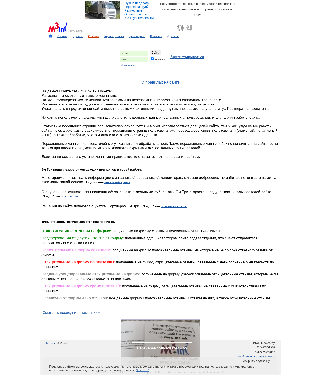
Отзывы (93, 36)
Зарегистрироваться (187, 57)
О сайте (62, 36)
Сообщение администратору (256, 356)
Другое (173, 36)
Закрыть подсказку (256, 361)
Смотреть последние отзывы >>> (71, 313)
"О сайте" (142, 370)
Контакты (156, 36)
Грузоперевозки (114, 36)
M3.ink (50, 343)
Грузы (78, 36)
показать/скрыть (117, 182)
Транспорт (137, 36)
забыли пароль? (128, 65)
